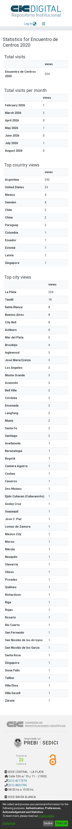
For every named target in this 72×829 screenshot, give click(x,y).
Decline (48, 823)
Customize (9, 823)
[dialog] (36, 815)
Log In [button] (28, 23)
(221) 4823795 (17, 785)
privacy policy (46, 815)
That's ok (61, 823)
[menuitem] (34, 24)
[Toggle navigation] (43, 23)
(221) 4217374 (17, 780)
